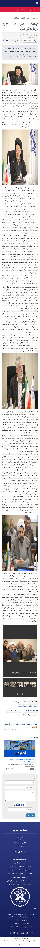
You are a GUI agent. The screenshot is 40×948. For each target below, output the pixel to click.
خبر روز (18, 9)
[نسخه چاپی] (7, 40)
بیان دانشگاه (17, 702)
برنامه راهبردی (20, 715)
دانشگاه (25, 702)
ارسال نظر (31, 815)
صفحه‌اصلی (34, 9)
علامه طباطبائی (11, 710)
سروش (6, 724)
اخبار (25, 9)
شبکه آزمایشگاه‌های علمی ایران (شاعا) (20, 884)
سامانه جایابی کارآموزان (20, 863)
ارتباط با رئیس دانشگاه (19, 843)
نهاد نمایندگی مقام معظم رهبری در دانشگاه (19, 870)
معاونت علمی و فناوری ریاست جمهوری (20, 866)
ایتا (33, 727)
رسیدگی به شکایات (19, 846)
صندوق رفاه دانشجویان (19, 859)
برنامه (28, 715)
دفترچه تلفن (19, 837)
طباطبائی (35, 715)
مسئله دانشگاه (33, 706)
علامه (19, 710)
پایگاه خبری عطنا (20, 840)
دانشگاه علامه (22, 706)
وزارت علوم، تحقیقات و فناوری (19, 877)
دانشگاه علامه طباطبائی (30, 710)
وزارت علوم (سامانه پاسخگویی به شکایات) (20, 873)
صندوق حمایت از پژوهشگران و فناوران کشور (20, 881)
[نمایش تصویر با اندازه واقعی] (20, 74)
